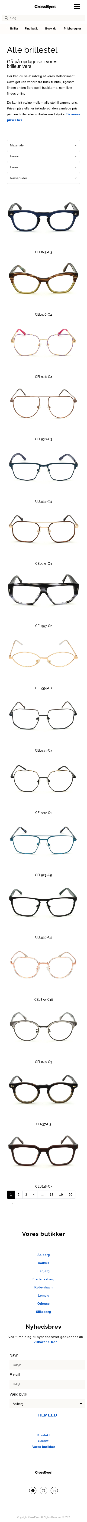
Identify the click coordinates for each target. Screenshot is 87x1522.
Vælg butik (19, 1394)
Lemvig (43, 1295)
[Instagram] (43, 1490)
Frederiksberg (43, 1279)
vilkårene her (45, 1342)
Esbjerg (44, 1271)
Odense (43, 1303)
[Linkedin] (54, 1490)
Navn (14, 1355)
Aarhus (43, 1263)
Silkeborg (43, 1312)
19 (61, 1194)
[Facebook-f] (32, 1490)
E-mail (15, 1375)
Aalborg (43, 1255)
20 (70, 1194)
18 (51, 1194)
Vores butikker (43, 1447)
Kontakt (43, 1435)
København (43, 1287)
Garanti (43, 1441)
